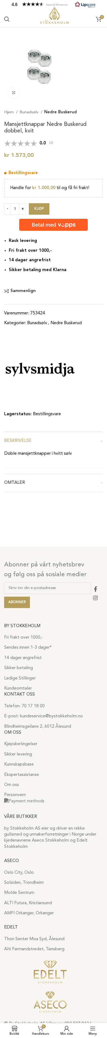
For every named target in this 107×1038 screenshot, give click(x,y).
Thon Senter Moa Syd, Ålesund (34, 939)
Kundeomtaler (18, 688)
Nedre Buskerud (60, 112)
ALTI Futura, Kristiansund (28, 903)
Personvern (15, 795)
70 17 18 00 (33, 706)
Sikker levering (18, 754)
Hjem (9, 112)
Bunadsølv (29, 112)
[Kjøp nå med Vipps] (53, 224)
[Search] (6, 19)
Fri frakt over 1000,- (23, 637)
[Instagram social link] (95, 597)
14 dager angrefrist (23, 658)
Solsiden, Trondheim (24, 883)
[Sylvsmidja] (40, 369)
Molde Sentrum (19, 893)
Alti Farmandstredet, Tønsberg (34, 949)
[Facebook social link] (95, 589)
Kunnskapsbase (19, 764)
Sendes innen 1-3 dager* (28, 647)
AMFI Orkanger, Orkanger (29, 913)
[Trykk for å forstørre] (13, 92)
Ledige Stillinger (20, 678)
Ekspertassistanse (21, 775)
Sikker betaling (18, 668)
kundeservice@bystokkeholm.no (51, 716)
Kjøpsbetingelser (20, 744)
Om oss (11, 785)
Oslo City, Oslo (19, 872)
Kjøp (39, 209)
